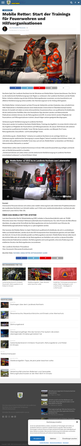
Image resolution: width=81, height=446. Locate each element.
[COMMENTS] (63, 87)
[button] (77, 422)
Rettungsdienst (36, 253)
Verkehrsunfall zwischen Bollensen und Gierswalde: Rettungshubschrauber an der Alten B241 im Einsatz (61, 401)
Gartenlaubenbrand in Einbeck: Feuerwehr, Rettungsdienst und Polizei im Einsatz (12, 284)
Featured (16, 253)
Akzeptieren (37, 438)
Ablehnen (53, 438)
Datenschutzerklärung (56, 442)
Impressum (66, 442)
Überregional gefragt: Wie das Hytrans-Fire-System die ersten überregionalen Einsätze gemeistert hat (62, 411)
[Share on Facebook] (15, 87)
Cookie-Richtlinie (44, 442)
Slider (45, 253)
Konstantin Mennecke (18, 28)
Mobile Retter (25, 253)
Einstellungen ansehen (69, 438)
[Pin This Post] (39, 87)
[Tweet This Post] (27, 87)
